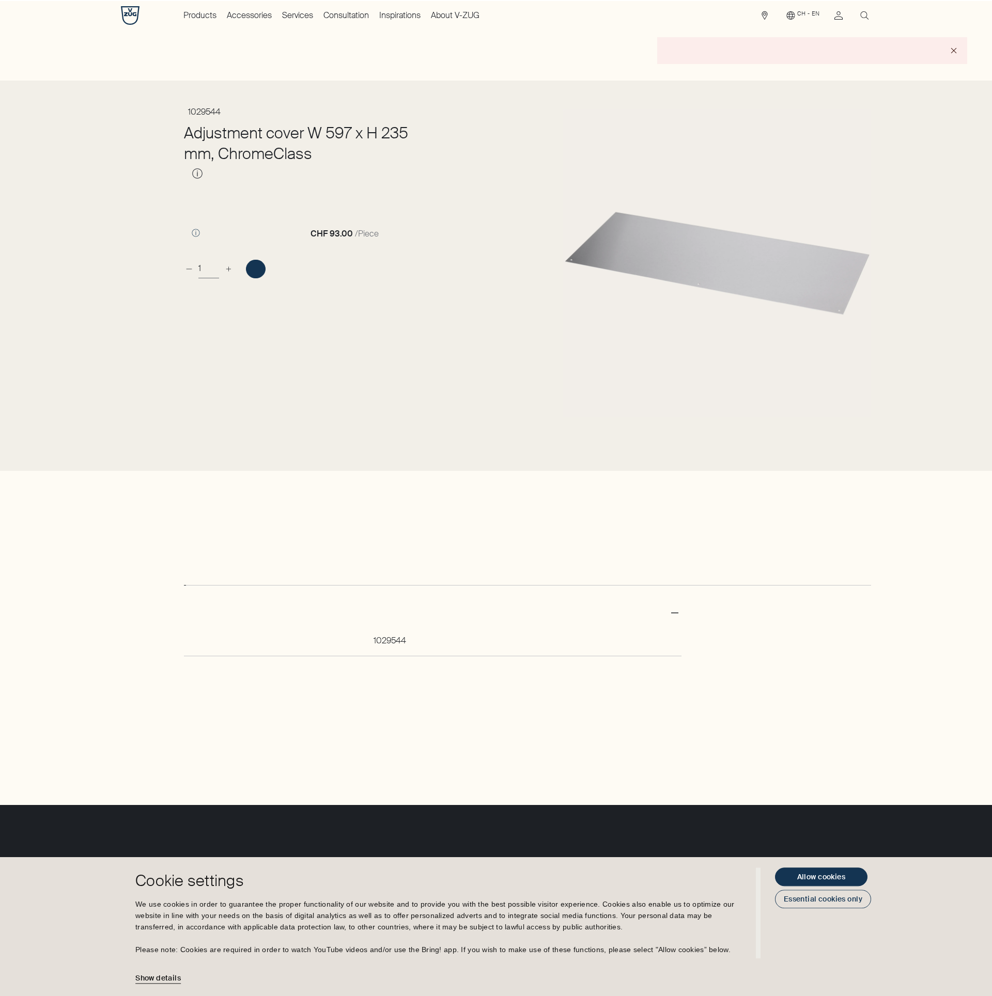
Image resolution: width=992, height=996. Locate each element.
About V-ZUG (455, 15)
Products (199, 15)
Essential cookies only (823, 899)
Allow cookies (821, 876)
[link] (764, 18)
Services (297, 15)
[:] (255, 269)
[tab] (185, 576)
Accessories (249, 15)
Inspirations (400, 15)
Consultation (346, 15)
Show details (158, 978)
